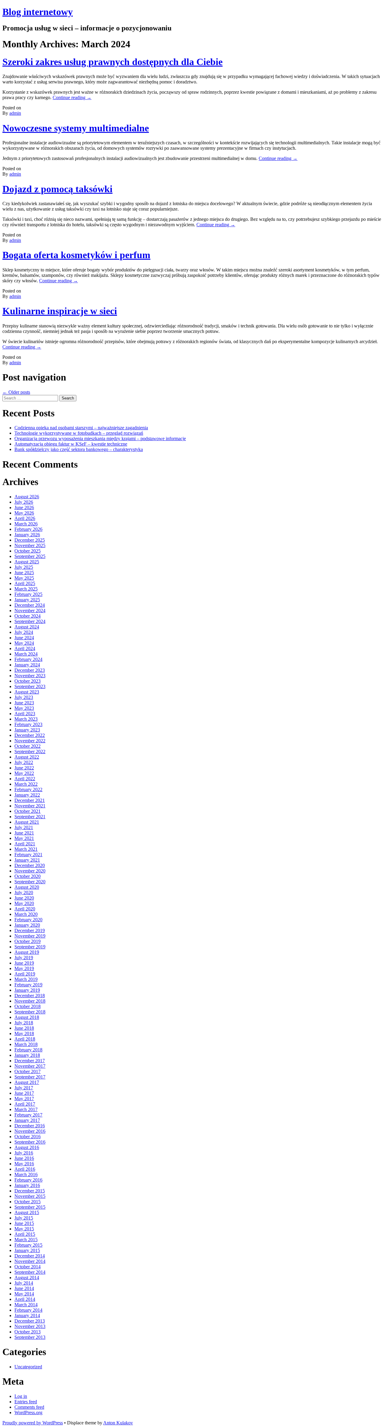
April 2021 (24, 843)
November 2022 (29, 740)
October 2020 (27, 876)
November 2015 (29, 1196)
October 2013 (27, 1331)
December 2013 (29, 1320)
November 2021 (29, 805)
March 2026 (26, 523)
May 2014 (24, 1293)
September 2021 (29, 816)
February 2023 (28, 724)
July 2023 (23, 697)
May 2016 (24, 1163)
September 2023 (29, 686)
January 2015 (27, 1250)
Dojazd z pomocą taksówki (57, 188)
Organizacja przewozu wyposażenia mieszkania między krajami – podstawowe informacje (100, 438)
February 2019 (28, 984)
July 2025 (23, 567)
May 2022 (24, 773)
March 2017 (26, 1109)
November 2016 (29, 1131)
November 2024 (29, 610)
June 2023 (24, 702)
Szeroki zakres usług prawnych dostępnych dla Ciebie (112, 61)
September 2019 (29, 946)
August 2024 (26, 626)
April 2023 (24, 713)
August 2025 (26, 561)
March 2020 (26, 914)
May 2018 (24, 1033)
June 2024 (24, 637)
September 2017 (29, 1076)
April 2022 (24, 778)
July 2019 (23, 957)
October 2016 (27, 1136)
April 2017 (24, 1104)
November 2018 (29, 1001)
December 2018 (29, 995)
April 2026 (24, 518)
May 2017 (24, 1098)
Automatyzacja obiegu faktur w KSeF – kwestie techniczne (70, 443)
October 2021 (27, 811)
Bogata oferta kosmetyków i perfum (76, 254)
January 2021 (27, 860)
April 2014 (24, 1299)
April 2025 (24, 583)
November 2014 (29, 1261)
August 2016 (26, 1147)
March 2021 (26, 849)
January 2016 (27, 1185)
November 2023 (29, 675)
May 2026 (24, 512)
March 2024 (26, 653)
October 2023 (27, 681)
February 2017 (28, 1114)
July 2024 (23, 632)
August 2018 (26, 1017)
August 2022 (26, 756)
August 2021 (26, 822)
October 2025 (27, 550)
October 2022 (27, 746)
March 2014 (26, 1304)
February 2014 (28, 1310)
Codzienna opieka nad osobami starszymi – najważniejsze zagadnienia (81, 427)
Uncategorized (28, 1366)
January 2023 (27, 729)
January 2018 (27, 1055)
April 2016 (24, 1169)
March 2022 (26, 784)
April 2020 (24, 908)
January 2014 (27, 1315)
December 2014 (29, 1255)
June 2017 (24, 1093)
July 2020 (23, 892)
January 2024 (27, 664)
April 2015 (24, 1234)
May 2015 (24, 1228)
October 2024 (27, 615)
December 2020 (29, 865)
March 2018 (26, 1044)
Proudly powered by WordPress (32, 1422)
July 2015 (23, 1217)
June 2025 (24, 572)
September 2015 (29, 1207)
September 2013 (29, 1337)
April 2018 (24, 1038)
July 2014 (23, 1283)
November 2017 (29, 1066)
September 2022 (29, 751)
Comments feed (29, 1407)
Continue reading (72, 97)
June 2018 (24, 1028)
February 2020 (28, 919)
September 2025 (29, 556)
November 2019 (29, 935)
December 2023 (29, 670)
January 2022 (27, 794)
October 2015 (27, 1201)
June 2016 (24, 1158)
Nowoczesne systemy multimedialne (75, 128)
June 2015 (24, 1223)
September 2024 (29, 621)
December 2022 (29, 735)
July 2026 (23, 502)
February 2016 (28, 1179)
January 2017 (27, 1120)
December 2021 (29, 800)
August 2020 (26, 887)
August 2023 (26, 691)
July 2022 (23, 762)
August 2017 (26, 1082)
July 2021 (23, 827)
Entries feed (25, 1401)
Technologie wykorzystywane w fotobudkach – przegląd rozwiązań (78, 433)
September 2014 (29, 1272)
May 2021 (24, 838)
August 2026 (26, 496)
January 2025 (27, 599)
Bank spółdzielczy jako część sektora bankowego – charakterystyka (78, 449)
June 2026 (24, 507)
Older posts (16, 392)
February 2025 (28, 594)
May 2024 (24, 643)
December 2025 (29, 540)
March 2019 (26, 979)
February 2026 (28, 529)
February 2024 (28, 659)
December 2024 (29, 605)
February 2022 (28, 789)
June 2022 (24, 767)
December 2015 (29, 1190)
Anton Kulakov (118, 1422)
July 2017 (23, 1087)
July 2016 (23, 1152)
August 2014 (26, 1277)
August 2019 (26, 952)
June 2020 (24, 897)
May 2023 (24, 708)
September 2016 (29, 1142)
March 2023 (26, 719)
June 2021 (24, 832)
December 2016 (29, 1125)
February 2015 (28, 1245)
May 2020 (24, 903)
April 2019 (24, 973)
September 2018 (29, 1011)
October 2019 (27, 941)
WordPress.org (28, 1412)
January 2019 (27, 990)
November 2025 (29, 545)
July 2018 (23, 1022)
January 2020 (27, 925)
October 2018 (27, 1006)
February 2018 (28, 1049)
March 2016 (26, 1174)
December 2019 (29, 930)
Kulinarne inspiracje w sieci (59, 310)
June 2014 (24, 1288)
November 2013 (29, 1326)
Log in (20, 1396)
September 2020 (29, 881)
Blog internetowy (37, 11)
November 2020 (29, 870)
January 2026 (27, 534)
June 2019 (24, 963)
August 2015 (26, 1212)
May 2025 (24, 578)
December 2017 (29, 1060)
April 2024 (24, 648)
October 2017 (27, 1071)
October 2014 (27, 1266)
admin (15, 113)
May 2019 (24, 968)
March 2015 (26, 1239)
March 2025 (26, 588)
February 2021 (28, 854)
